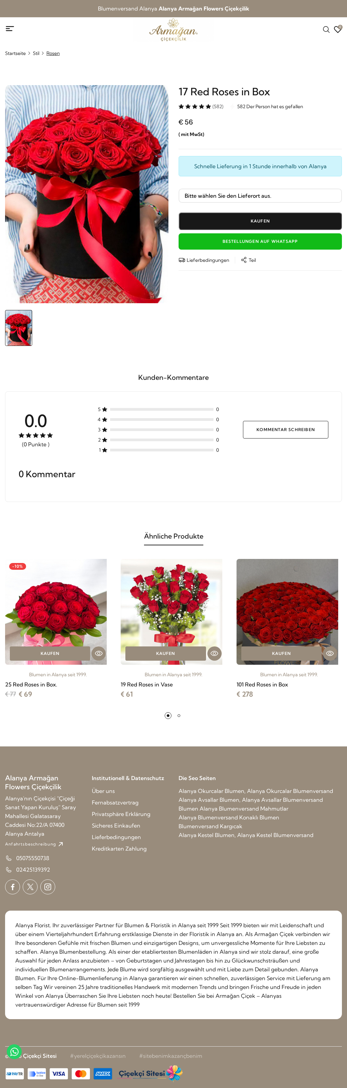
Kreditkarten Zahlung (119, 848)
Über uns (103, 791)
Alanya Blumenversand (208, 817)
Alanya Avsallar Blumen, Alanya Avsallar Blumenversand (251, 799)
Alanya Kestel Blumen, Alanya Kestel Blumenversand (246, 835)
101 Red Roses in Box (262, 684)
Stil (36, 53)
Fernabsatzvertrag (115, 802)
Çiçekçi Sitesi (40, 1055)
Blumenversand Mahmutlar (253, 808)
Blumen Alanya (198, 808)
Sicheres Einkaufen (116, 825)
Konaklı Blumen (259, 817)
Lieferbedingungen (116, 837)
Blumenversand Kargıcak (210, 826)
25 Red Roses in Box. (31, 684)
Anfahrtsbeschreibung (30, 844)
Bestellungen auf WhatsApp (260, 241)
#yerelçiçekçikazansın (98, 1055)
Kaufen (50, 653)
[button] (168, 715)
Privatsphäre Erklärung (121, 814)
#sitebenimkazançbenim (170, 1055)
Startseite (15, 53)
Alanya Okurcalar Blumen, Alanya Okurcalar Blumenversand (256, 791)
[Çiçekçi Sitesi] (149, 1073)
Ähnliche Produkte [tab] (173, 536)
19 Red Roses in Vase (147, 684)
